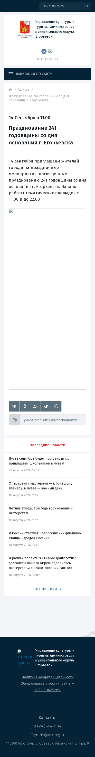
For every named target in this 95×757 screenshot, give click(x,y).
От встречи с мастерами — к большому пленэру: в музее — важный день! (40, 485)
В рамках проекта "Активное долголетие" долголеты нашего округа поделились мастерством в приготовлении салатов (42, 563)
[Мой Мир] (35, 406)
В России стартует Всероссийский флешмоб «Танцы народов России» (45, 535)
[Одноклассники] (25, 406)
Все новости (46, 589)
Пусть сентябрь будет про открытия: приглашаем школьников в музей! (39, 460)
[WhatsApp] (56, 406)
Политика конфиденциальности (48, 677)
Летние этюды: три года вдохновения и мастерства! (41, 510)
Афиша (23, 89)
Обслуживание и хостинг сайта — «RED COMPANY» (47, 686)
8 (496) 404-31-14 (47, 726)
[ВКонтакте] (14, 406)
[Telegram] (45, 406)
